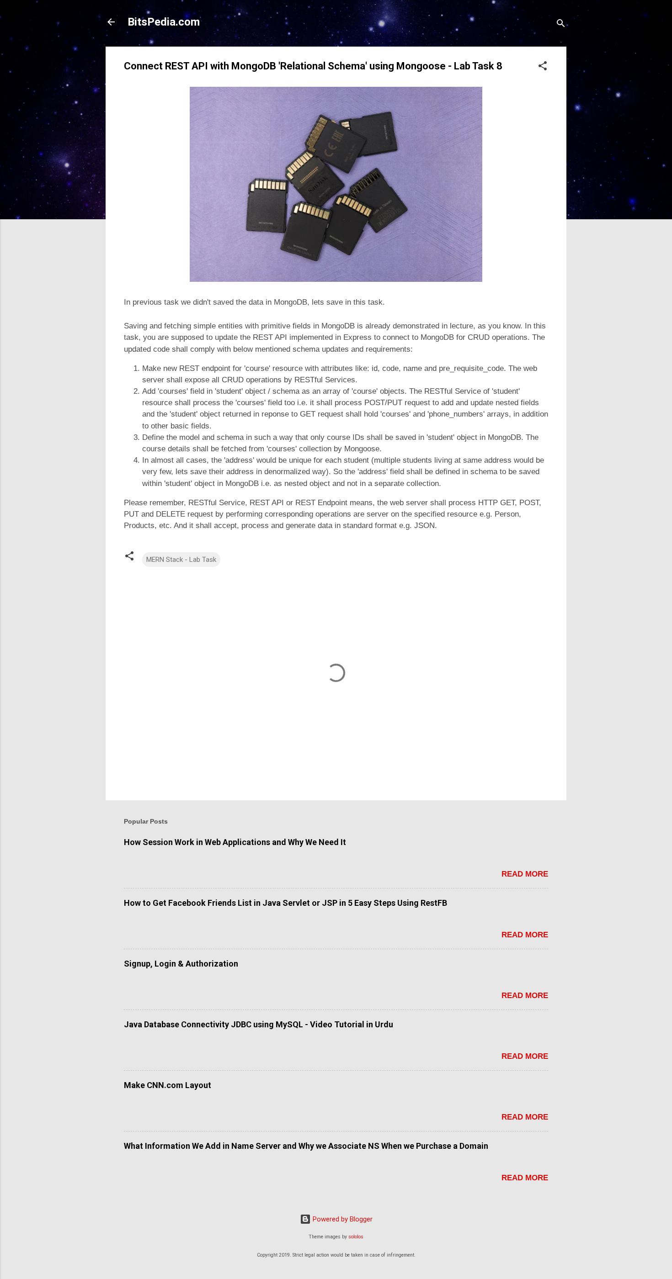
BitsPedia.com (164, 22)
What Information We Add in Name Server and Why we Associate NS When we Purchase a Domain (306, 1146)
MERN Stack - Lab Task (181, 559)
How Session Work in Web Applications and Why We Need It (235, 842)
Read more (524, 874)
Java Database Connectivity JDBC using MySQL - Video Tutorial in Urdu (258, 1024)
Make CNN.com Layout (167, 1085)
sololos (355, 1237)
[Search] (560, 25)
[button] (542, 67)
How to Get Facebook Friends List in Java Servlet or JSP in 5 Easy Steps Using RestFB (285, 903)
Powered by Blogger (342, 1219)
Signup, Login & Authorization (181, 963)
